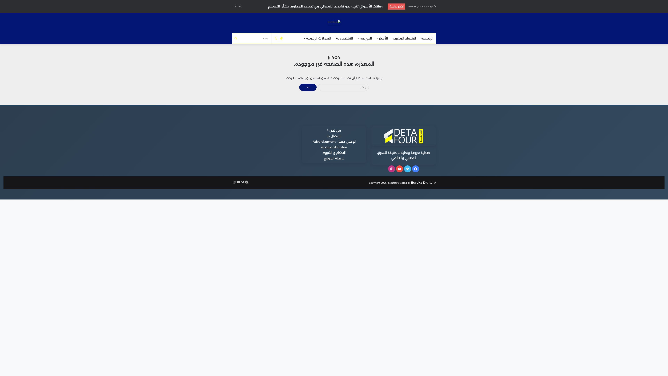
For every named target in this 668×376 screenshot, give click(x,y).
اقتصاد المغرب (404, 38)
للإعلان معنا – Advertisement (334, 142)
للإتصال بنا (334, 136)
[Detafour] (334, 22)
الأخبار (383, 38)
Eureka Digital (422, 183)
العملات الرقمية (318, 38)
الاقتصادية (344, 38)
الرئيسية (427, 38)
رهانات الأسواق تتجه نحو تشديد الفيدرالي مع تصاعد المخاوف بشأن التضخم (325, 6)
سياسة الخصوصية (334, 147)
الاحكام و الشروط (334, 153)
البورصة (366, 38)
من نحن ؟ (334, 130)
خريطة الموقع (334, 158)
